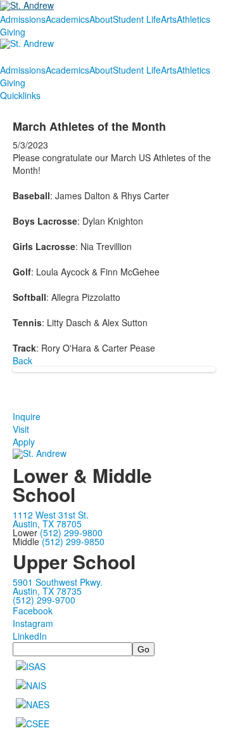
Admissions (23, 19)
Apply (24, 441)
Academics (67, 19)
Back (22, 360)
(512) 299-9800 (71, 532)
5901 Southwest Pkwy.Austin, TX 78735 (58, 586)
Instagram (33, 623)
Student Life (137, 19)
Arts (169, 19)
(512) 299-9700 (44, 599)
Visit (21, 429)
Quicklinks (20, 95)
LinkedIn (30, 636)
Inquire (27, 416)
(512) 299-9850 (73, 541)
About (101, 19)
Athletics (193, 19)
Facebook (33, 610)
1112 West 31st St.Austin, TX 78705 (51, 519)
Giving (12, 31)
